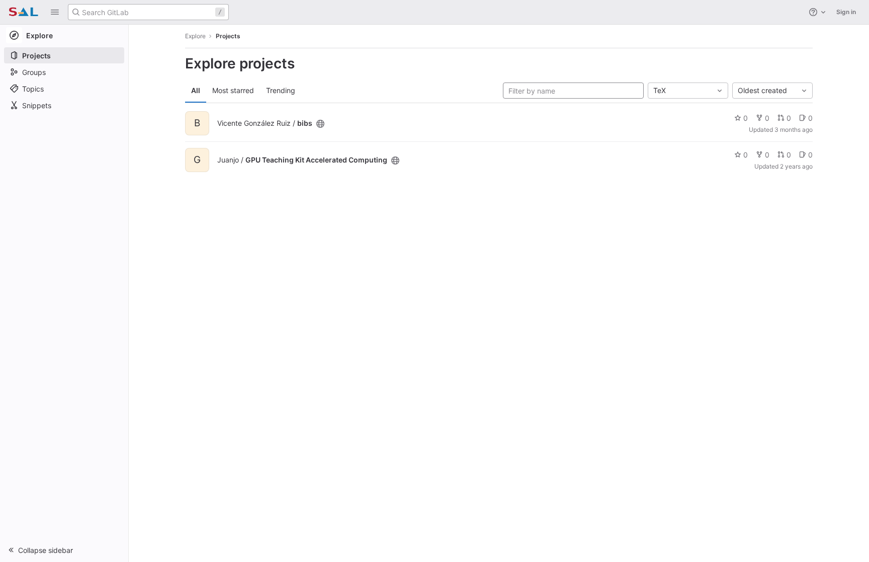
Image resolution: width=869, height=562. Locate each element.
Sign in (846, 12)
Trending (280, 90)
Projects (228, 36)
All (195, 90)
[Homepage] (23, 12)
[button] (55, 12)
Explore (195, 36)
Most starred (233, 90)
